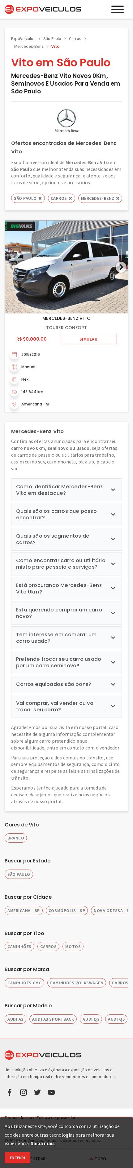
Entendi (17, 1157)
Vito (55, 46)
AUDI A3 (15, 1019)
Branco (15, 838)
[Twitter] (37, 1092)
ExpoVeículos (23, 38)
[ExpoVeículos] (43, 9)
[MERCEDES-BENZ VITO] (66, 267)
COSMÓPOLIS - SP (67, 910)
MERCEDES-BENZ (97, 198)
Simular (88, 339)
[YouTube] (51, 1092)
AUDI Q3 (91, 1019)
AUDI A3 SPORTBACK (53, 1019)
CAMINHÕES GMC (24, 983)
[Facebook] (10, 1092)
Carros (75, 38)
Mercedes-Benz (29, 46)
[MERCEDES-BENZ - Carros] (66, 120)
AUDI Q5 (116, 1019)
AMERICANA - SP (23, 910)
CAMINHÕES (19, 946)
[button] (121, 267)
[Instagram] (23, 1092)
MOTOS (73, 946)
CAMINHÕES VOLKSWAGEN (76, 983)
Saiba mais (42, 1143)
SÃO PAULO (18, 874)
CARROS (48, 946)
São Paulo (52, 38)
